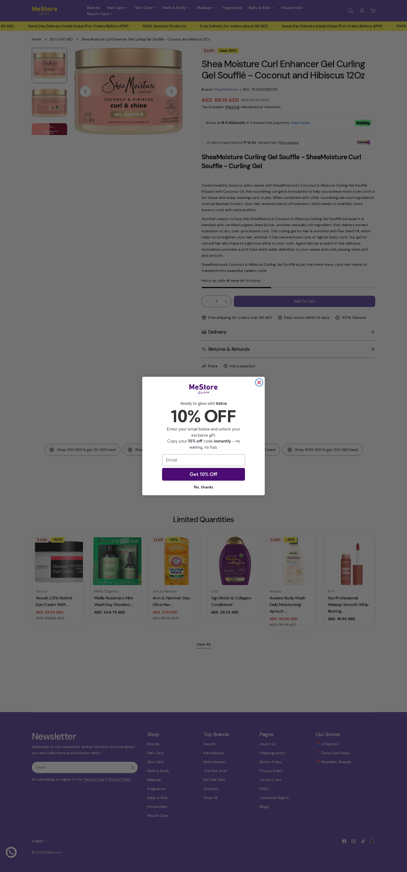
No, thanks (203, 487)
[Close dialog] (259, 382)
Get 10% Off (203, 474)
